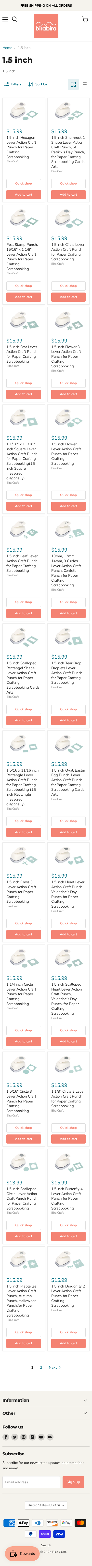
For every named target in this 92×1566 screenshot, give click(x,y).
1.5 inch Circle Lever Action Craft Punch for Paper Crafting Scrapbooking (67, 252)
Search (46, 1545)
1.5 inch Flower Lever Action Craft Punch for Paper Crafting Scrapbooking (66, 454)
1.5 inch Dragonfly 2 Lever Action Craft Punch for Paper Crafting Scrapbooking (68, 1296)
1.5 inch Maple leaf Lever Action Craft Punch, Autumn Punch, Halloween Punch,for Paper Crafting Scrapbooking (22, 1301)
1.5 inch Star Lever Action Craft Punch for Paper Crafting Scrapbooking (22, 354)
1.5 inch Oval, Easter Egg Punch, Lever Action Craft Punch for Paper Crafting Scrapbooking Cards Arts (68, 782)
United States (44, 1505)
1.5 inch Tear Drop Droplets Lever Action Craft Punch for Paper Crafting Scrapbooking (66, 673)
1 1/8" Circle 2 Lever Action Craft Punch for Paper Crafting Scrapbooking (68, 1098)
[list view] (84, 84)
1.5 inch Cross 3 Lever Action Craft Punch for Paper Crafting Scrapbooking (21, 892)
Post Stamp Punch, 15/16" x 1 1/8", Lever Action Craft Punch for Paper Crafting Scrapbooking (22, 256)
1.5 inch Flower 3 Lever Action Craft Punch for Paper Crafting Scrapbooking (66, 356)
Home (7, 48)
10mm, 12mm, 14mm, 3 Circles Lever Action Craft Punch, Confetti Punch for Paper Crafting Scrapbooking (66, 571)
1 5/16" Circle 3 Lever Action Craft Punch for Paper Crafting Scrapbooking (21, 1101)
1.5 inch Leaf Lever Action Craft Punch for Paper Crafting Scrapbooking (22, 563)
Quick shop (23, 183)
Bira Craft (12, 161)
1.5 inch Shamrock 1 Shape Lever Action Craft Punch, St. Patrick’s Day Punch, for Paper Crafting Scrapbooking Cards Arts (68, 152)
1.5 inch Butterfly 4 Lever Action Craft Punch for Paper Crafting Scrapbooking (67, 1198)
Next (53, 1367)
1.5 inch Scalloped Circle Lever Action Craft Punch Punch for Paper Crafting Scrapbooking (22, 1198)
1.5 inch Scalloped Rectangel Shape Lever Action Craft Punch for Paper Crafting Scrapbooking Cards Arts (22, 678)
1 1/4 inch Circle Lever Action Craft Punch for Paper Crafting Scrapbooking (21, 994)
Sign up (73, 1482)
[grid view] (73, 84)
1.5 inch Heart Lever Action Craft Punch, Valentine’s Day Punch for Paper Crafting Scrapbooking (67, 894)
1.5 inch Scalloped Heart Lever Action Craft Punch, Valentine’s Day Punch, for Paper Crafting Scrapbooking (66, 999)
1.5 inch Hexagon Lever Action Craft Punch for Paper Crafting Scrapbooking (21, 147)
